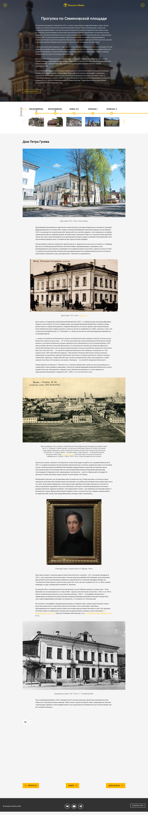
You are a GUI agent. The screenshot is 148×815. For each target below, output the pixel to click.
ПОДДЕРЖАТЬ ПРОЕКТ (137, 805)
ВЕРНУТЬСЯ (32, 786)
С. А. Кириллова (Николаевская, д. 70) (98, 613)
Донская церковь (68, 454)
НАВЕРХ (71, 786)
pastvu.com (83, 315)
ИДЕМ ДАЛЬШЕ (114, 786)
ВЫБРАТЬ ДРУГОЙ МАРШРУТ (31, 91)
